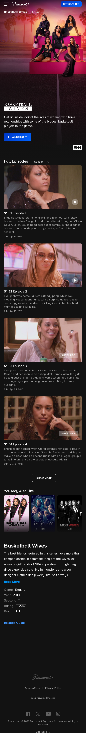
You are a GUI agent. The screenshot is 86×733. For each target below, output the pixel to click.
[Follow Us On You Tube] (48, 714)
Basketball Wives (15, 12)
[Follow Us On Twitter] (37, 713)
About (36, 12)
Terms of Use (32, 688)
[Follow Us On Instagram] (58, 714)
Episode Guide (14, 622)
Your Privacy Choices (43, 698)
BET (17, 611)
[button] (6, 5)
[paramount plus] (20, 4)
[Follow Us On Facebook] (28, 714)
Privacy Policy (53, 688)
